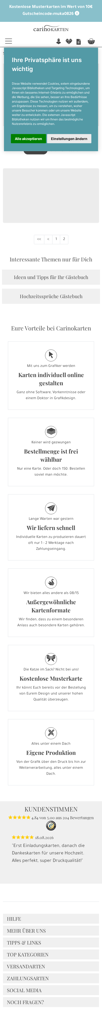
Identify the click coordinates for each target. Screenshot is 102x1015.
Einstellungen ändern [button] (69, 139)
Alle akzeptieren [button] (28, 139)
